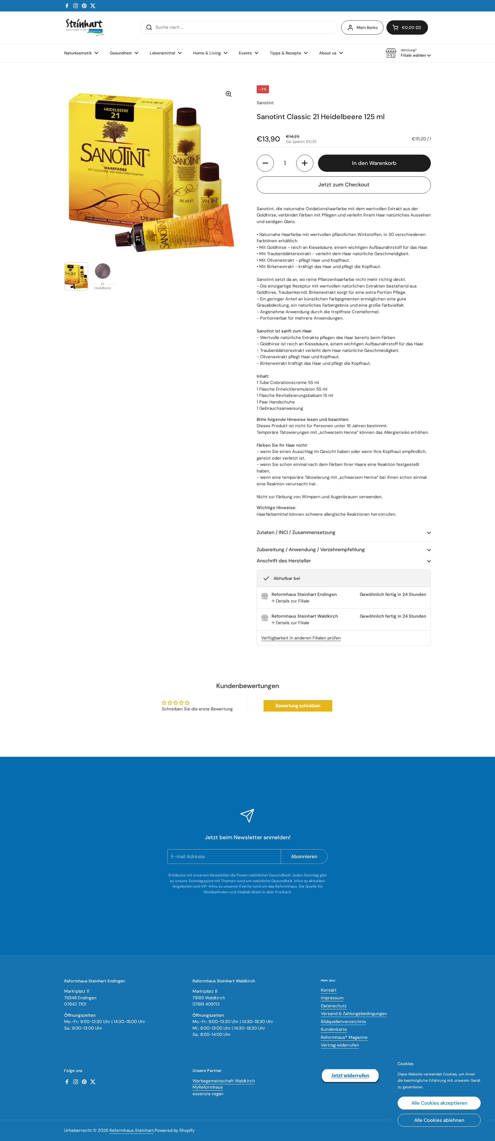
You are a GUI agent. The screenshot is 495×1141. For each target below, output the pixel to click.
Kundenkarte (334, 1029)
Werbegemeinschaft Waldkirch (223, 1081)
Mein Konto (367, 27)
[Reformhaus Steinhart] (84, 27)
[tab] (290, 601)
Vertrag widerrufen (340, 1045)
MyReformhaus (207, 1087)
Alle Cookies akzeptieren (439, 1103)
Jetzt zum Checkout (344, 184)
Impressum (332, 998)
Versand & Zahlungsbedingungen (354, 1013)
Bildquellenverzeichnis (343, 1021)
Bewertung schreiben (298, 706)
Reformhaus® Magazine (344, 1037)
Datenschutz (334, 1006)
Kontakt (329, 990)
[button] (408, 53)
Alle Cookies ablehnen (439, 1120)
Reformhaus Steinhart (131, 1130)
